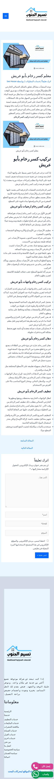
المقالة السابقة (27, 440)
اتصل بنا (7, 746)
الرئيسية (7, 711)
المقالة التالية (27, 448)
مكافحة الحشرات (11, 727)
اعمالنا (7, 757)
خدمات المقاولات (32, 81)
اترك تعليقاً (46, 81)
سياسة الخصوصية (12, 749)
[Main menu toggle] (6, 16)
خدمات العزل (10, 734)
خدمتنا (7, 715)
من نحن (7, 742)
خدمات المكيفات (11, 723)
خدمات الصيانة (10, 730)
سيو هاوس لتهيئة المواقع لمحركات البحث (27, 771)
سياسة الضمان (10, 753)
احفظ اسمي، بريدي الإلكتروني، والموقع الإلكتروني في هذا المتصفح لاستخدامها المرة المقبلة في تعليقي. (30, 545)
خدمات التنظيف (11, 719)
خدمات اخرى (9, 738)
